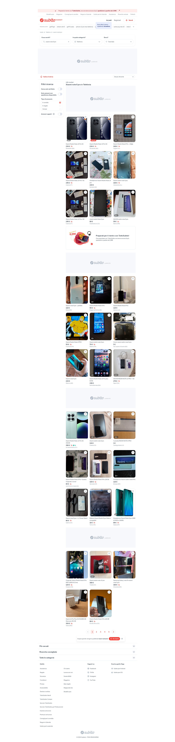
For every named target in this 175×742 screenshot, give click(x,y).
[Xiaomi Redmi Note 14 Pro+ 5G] (77, 169)
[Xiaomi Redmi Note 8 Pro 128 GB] (101, 608)
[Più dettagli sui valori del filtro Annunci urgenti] (53, 114)
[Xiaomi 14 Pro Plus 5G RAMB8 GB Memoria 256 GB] (77, 608)
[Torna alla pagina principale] (51, 20)
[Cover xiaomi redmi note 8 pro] (124, 330)
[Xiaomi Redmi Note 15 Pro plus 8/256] (101, 367)
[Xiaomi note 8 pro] (77, 367)
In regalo (45, 106)
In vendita (45, 102)
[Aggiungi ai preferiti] (85, 117)
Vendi (131, 20)
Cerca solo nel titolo (48, 89)
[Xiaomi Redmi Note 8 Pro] (101, 293)
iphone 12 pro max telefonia (84, 27)
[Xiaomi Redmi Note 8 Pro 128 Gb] (101, 468)
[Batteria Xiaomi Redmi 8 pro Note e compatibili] (101, 507)
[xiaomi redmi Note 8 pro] (101, 207)
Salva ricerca (48, 77)
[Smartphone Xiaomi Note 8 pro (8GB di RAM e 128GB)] (124, 507)
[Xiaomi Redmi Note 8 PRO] (77, 330)
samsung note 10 (119, 27)
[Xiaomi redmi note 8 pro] (101, 330)
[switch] (60, 89)
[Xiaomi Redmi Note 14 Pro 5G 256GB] (77, 429)
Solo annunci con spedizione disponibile (48, 94)
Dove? (106, 37)
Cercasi (44, 109)
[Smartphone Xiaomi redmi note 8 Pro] (124, 468)
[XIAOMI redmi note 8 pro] (124, 207)
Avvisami (116, 639)
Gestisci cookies (45, 691)
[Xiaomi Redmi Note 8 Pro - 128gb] (124, 131)
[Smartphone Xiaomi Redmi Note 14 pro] (101, 169)
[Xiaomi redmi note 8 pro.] (124, 169)
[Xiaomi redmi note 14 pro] (101, 569)
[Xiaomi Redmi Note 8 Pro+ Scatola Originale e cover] (77, 468)
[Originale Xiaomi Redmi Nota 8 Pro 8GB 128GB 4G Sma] (77, 569)
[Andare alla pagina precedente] (88, 632)
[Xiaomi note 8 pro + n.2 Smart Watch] (77, 507)
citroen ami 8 (61, 27)
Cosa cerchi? (46, 37)
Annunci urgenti (46, 114)
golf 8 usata (70, 27)
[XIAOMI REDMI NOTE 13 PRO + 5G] (124, 367)
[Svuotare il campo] (68, 41)
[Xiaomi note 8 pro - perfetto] (77, 293)
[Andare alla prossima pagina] (113, 632)
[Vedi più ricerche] (133, 26)
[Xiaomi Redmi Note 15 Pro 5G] (77, 131)
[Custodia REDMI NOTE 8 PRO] (124, 429)
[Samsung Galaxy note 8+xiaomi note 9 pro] (124, 569)
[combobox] (56, 41)
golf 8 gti (52, 27)
